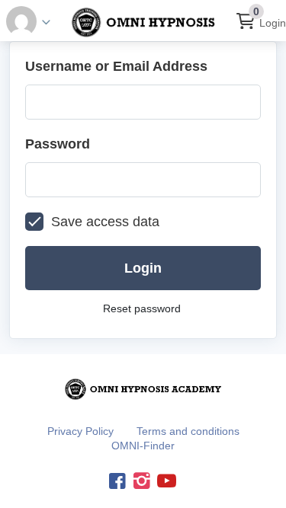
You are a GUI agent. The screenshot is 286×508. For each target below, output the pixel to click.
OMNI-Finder (143, 445)
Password (57, 144)
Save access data (105, 221)
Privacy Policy (80, 431)
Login (272, 23)
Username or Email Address (116, 66)
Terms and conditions (188, 431)
